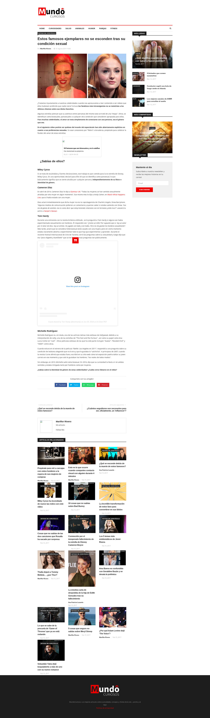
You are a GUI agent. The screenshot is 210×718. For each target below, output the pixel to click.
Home (42, 28)
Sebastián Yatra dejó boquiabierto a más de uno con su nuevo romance (50, 667)
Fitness (113, 28)
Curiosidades (55, 28)
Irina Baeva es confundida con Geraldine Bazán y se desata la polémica (111, 571)
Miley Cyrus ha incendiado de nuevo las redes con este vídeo (50, 504)
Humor (91, 28)
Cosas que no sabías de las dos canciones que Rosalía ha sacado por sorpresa (50, 536)
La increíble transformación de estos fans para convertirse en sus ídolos (111, 507)
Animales (79, 28)
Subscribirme (144, 190)
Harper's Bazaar (50, 211)
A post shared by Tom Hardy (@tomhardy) (64, 322)
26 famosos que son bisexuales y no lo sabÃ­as (82, 148)
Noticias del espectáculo (47, 33)
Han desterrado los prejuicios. (74, 151)
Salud (68, 28)
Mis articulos (60, 425)
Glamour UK (75, 191)
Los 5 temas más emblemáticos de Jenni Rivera (109, 539)
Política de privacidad (105, 708)
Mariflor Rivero (45, 49)
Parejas (102, 28)
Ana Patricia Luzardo (106, 470)
